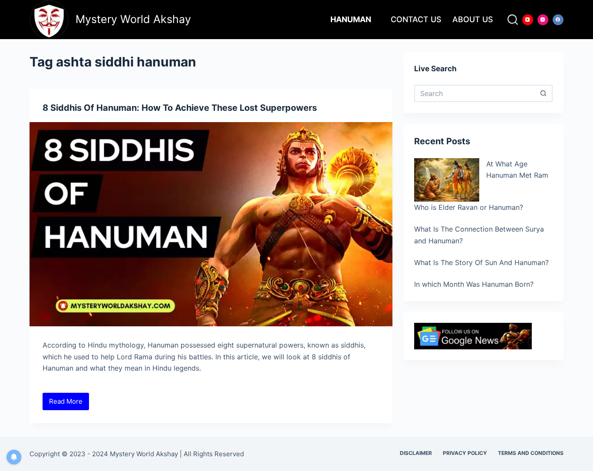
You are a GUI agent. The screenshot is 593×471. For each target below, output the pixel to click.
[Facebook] (558, 19)
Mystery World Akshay (133, 19)
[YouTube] (527, 19)
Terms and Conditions (530, 453)
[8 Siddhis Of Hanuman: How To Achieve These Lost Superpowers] (211, 224)
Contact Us (416, 19)
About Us (472, 19)
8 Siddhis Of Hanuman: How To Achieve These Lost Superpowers (180, 108)
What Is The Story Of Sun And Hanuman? (481, 262)
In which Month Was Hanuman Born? (474, 284)
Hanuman (350, 19)
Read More (69, 403)
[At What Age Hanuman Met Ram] (446, 180)
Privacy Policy (465, 453)
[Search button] (544, 93)
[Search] (512, 19)
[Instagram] (542, 19)
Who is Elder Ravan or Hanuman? (468, 207)
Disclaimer (416, 453)
